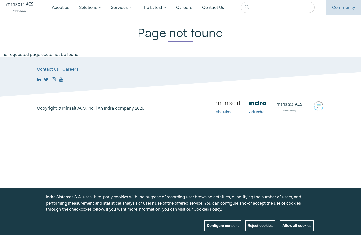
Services (119, 7)
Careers (184, 7)
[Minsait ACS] (17, 7)
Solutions (88, 7)
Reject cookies (260, 225)
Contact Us (213, 7)
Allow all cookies (296, 225)
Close (310, 198)
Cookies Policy (207, 209)
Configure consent (223, 225)
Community (343, 7)
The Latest (152, 7)
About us (60, 7)
